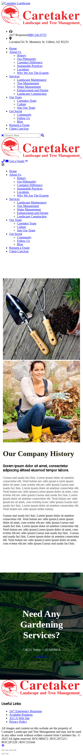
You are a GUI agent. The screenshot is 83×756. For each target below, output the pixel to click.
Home (13, 48)
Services (14, 76)
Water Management (29, 86)
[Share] (10, 750)
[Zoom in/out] (3, 750)
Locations (23, 69)
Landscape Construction (32, 93)
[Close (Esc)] (14, 750)
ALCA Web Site (19, 718)
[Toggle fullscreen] (6, 750)
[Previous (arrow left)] (3, 753)
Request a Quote (19, 125)
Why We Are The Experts (33, 72)
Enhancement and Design (32, 90)
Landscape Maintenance (32, 79)
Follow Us (23, 118)
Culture (21, 104)
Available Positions (21, 714)
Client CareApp (19, 128)
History (21, 55)
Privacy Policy (18, 721)
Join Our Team (26, 107)
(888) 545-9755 (36, 35)
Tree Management (28, 83)
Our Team (15, 97)
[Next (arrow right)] (6, 753)
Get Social (15, 111)
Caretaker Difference (29, 62)
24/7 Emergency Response (25, 711)
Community (24, 114)
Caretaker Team (26, 100)
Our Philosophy (26, 59)
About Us (15, 52)
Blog (20, 121)
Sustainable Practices (29, 66)
